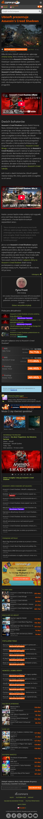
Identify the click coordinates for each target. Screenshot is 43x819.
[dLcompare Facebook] (13, 815)
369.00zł (34, 377)
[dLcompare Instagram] (18, 815)
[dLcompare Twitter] (8, 815)
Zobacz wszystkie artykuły (21, 305)
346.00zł (34, 368)
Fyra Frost (31, 49)
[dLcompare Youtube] (29, 815)
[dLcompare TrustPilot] (24, 815)
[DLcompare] (21, 793)
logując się (13, 390)
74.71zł (35, 352)
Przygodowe (22, 437)
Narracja (6, 439)
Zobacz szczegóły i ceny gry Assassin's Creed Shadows (18, 478)
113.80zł (34, 361)
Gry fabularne (31, 437)
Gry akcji (14, 437)
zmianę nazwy (7, 57)
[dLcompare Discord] (35, 815)
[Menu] (41, 2)
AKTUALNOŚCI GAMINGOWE (15, 49)
